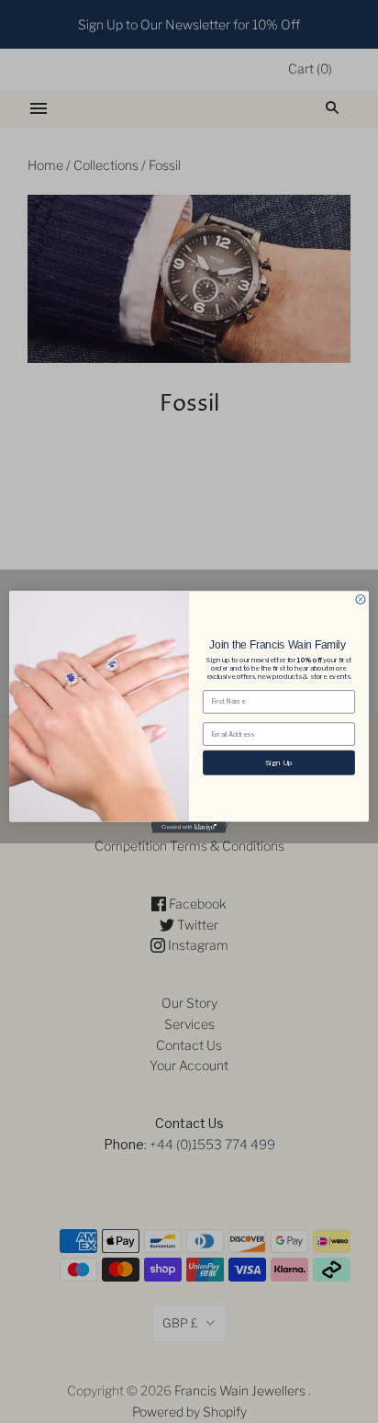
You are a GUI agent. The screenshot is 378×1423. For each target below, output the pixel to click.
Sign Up (278, 761)
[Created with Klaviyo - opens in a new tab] (189, 826)
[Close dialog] (360, 599)
